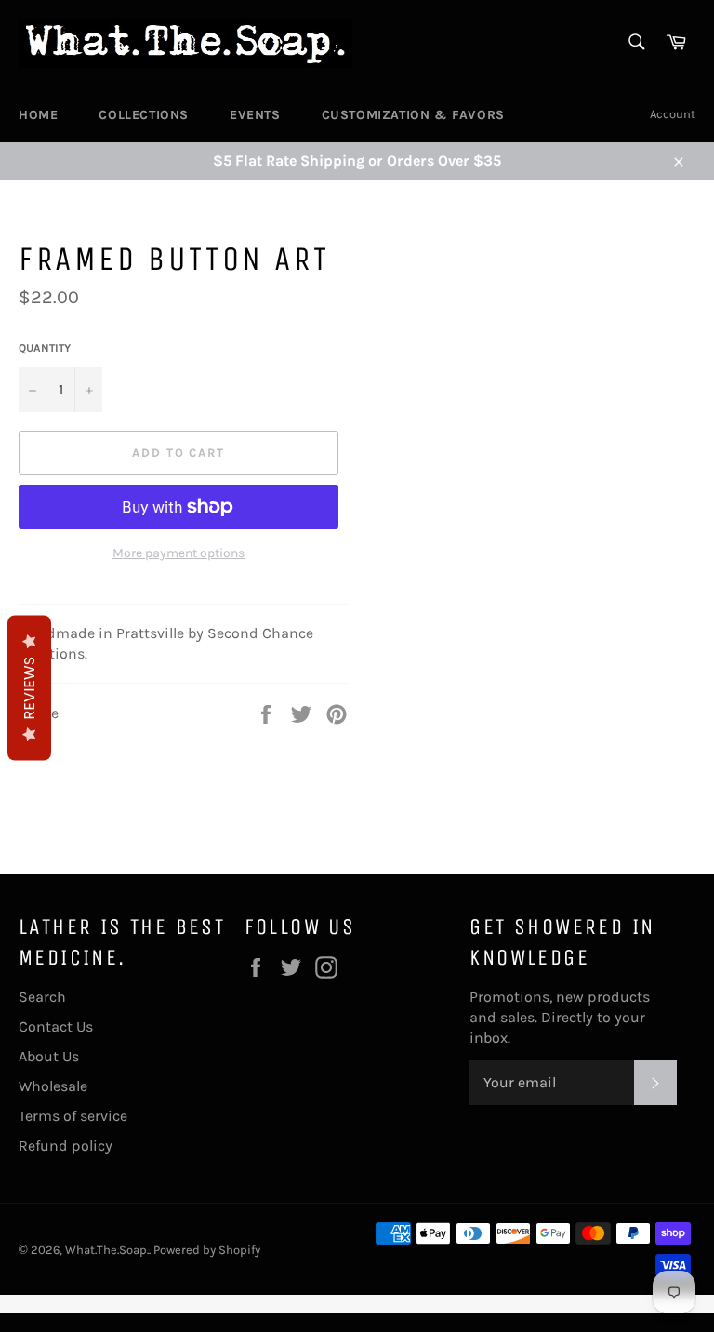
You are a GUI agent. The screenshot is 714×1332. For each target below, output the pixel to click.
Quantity (45, 347)
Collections (144, 115)
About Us (49, 1056)
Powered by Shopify (206, 1250)
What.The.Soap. (107, 1250)
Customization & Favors (413, 115)
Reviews (29, 688)
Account (672, 114)
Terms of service (73, 1116)
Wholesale (53, 1086)
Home (38, 115)
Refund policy (65, 1145)
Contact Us (56, 1026)
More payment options (178, 553)
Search (42, 997)
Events (255, 115)
